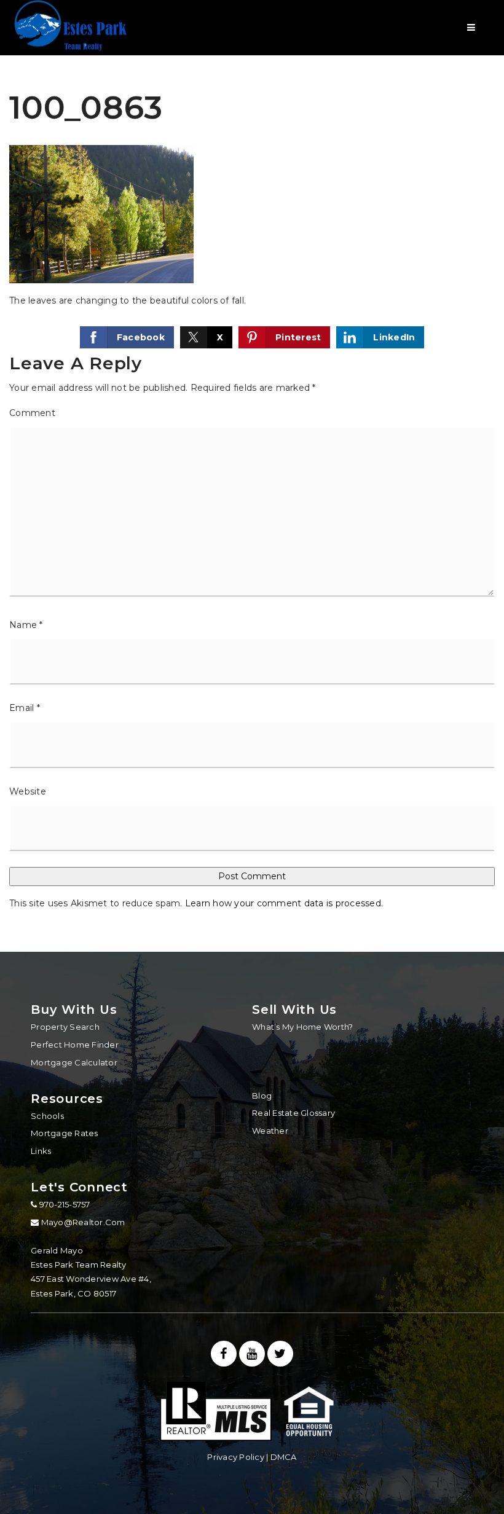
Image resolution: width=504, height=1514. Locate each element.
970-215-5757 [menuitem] (63, 1204)
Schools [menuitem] (47, 1116)
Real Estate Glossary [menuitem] (293, 1113)
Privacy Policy (235, 1457)
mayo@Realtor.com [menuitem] (83, 1222)
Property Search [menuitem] (65, 1027)
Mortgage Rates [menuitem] (64, 1133)
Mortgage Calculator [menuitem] (74, 1062)
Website (27, 791)
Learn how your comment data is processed (283, 903)
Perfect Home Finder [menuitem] (75, 1044)
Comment (32, 412)
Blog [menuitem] (262, 1095)
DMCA (283, 1457)
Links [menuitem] (41, 1151)
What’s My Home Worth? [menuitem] (302, 1027)
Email (24, 707)
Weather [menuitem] (270, 1131)
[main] (252, 476)
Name (26, 624)
